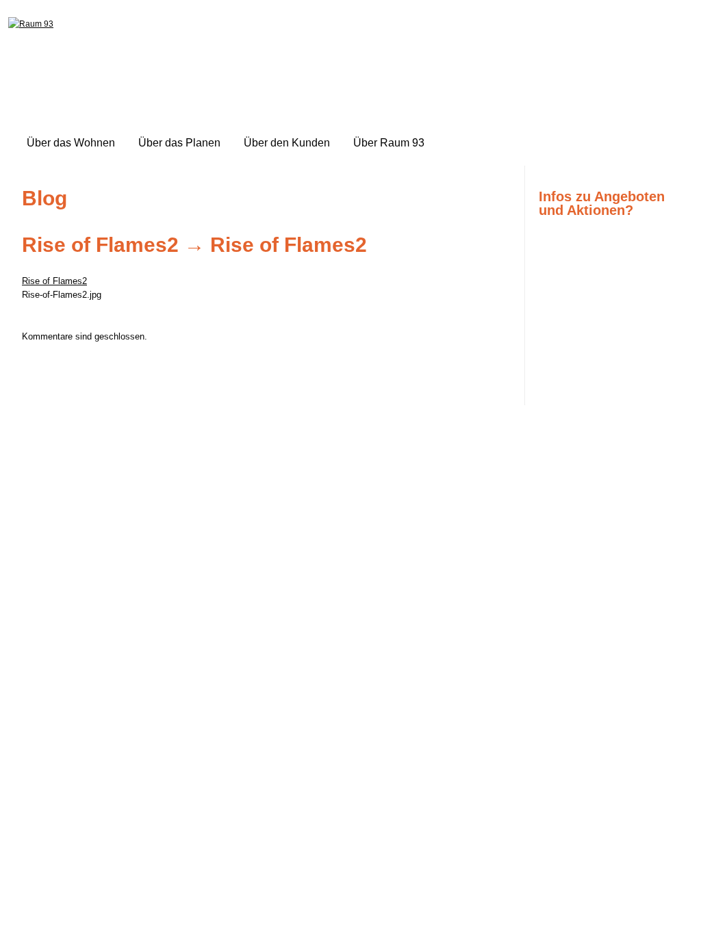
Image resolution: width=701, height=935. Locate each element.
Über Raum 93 (388, 143)
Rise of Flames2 (100, 244)
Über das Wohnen (71, 143)
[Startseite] (30, 23)
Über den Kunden (287, 143)
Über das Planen (179, 143)
